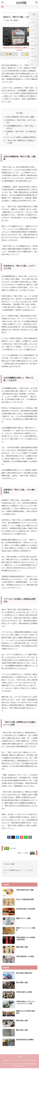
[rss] (18, 1056)
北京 (7, 20)
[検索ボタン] (36, 2)
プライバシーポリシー (15, 1060)
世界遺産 (15, 20)
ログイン (22, 870)
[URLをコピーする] (30, 837)
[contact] (21, 1056)
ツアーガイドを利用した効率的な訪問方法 (21, 137)
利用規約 (5, 1060)
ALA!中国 (21, 2)
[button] (9, 837)
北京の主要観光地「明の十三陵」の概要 (20, 117)
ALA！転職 (33, 1060)
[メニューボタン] (2, 2)
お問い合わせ (25, 1060)
